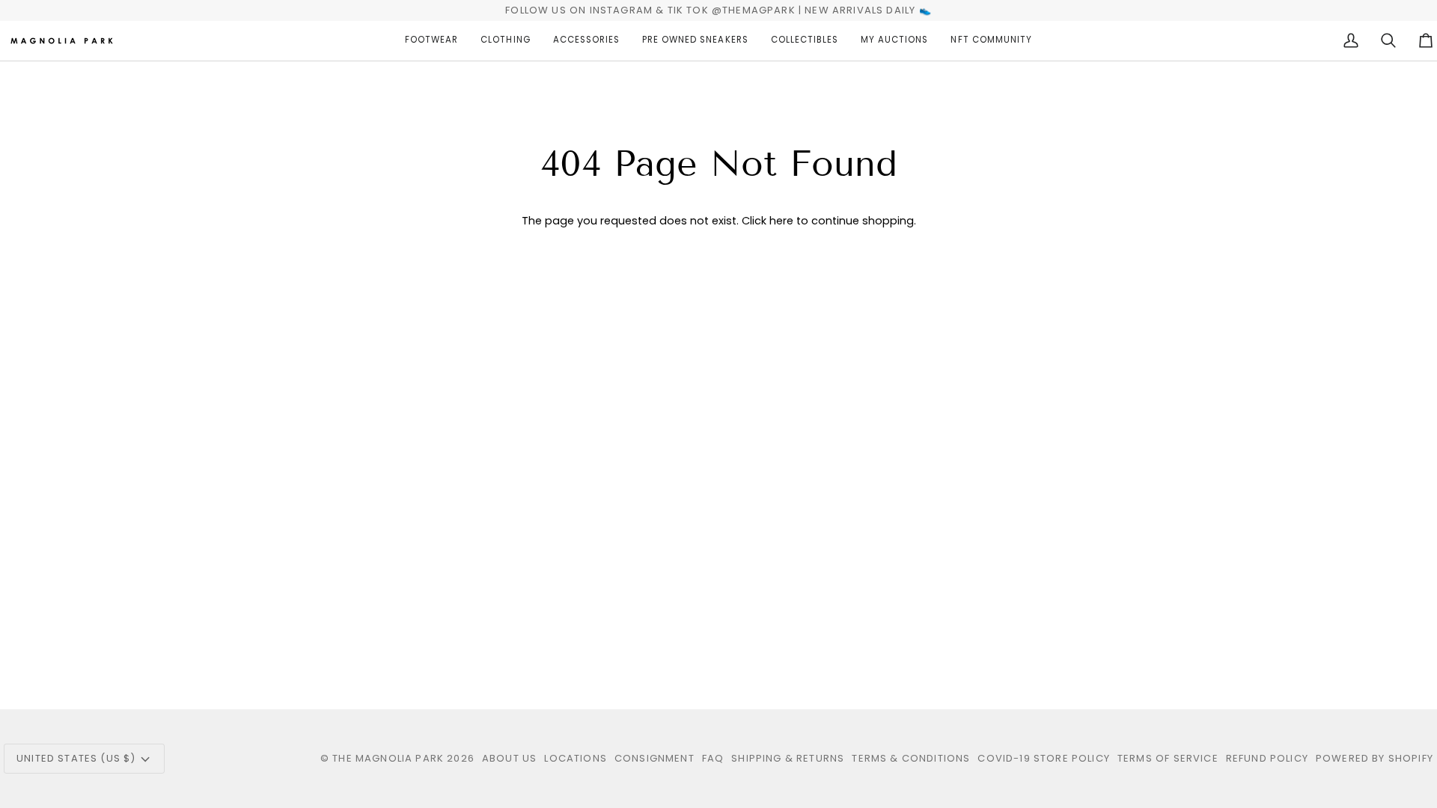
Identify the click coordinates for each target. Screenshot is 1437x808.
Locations (575, 758)
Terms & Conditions (911, 758)
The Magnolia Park (388, 758)
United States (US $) (75, 758)
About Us (509, 758)
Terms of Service (1167, 758)
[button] (431, 41)
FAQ (713, 758)
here (781, 220)
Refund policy (1267, 758)
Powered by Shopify (1374, 758)
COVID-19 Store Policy (1043, 758)
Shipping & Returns (787, 758)
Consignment (654, 758)
